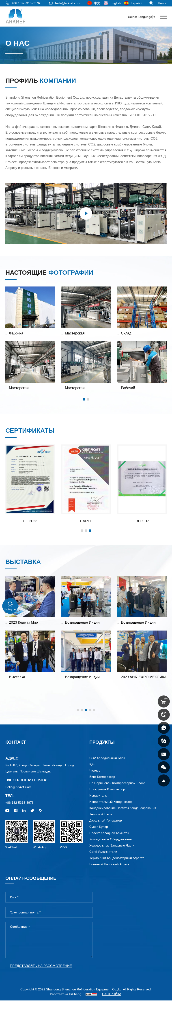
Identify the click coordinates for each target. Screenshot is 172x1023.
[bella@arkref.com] (164, 754)
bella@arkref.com (67, 3)
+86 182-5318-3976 (26, 3)
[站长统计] (91, 994)
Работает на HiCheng (65, 994)
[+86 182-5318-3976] (164, 715)
